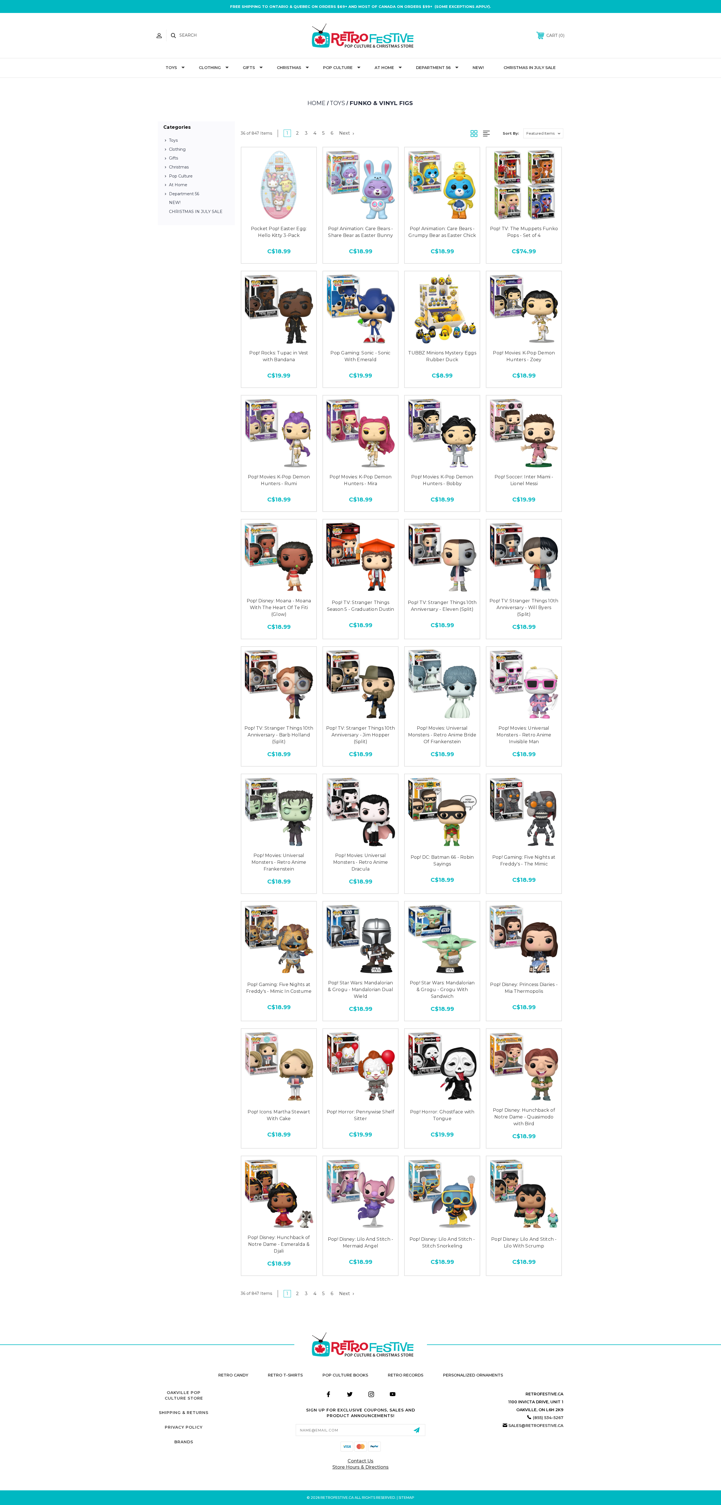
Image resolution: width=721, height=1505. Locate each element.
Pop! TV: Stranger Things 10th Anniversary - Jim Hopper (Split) (360, 734)
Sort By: (511, 133)
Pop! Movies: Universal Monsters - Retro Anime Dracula (360, 862)
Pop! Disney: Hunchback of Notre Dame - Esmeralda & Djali (279, 1244)
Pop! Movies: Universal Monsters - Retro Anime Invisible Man (524, 734)
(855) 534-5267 (548, 1417)
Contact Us (360, 1461)
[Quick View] (278, 216)
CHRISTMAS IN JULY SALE (530, 67)
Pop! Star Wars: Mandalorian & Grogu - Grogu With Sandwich (442, 989)
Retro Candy (233, 1375)
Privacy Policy (183, 1427)
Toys (171, 67)
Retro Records (405, 1375)
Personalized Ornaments (473, 1375)
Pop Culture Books (345, 1375)
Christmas (289, 67)
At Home (384, 67)
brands (183, 1441)
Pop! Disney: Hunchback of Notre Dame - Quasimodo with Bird (524, 1116)
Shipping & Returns (183, 1412)
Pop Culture (338, 67)
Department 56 (433, 67)
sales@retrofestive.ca (535, 1425)
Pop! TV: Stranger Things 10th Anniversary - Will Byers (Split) (523, 607)
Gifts (249, 67)
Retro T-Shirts (285, 1375)
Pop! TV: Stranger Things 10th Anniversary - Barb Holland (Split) (278, 734)
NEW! (478, 67)
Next (345, 133)
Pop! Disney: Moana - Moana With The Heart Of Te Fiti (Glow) (279, 607)
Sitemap (406, 1497)
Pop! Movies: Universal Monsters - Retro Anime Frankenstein (279, 862)
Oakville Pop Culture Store (184, 1395)
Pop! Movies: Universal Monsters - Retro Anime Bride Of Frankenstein (442, 734)
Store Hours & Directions (360, 1467)
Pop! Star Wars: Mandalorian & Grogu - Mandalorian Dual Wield (360, 989)
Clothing (210, 67)
